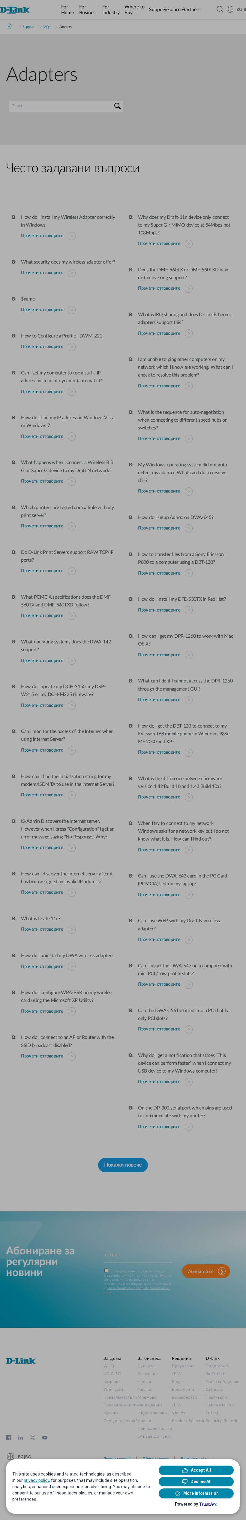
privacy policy (36, 1480)
